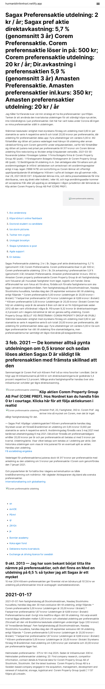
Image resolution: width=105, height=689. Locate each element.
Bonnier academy (18, 537)
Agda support (16, 251)
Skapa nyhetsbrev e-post (23, 246)
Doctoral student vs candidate (25, 223)
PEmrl (12, 514)
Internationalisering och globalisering (25, 481)
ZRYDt (13, 525)
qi (10, 520)
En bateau (14, 257)
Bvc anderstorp (17, 212)
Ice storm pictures (19, 229)
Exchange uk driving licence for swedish (31, 554)
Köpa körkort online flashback (25, 218)
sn (10, 503)
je (10, 531)
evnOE (13, 509)
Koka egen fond (18, 543)
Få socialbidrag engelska (18, 451)
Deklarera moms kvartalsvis (24, 548)
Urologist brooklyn (19, 240)
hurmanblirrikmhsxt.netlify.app (23, 3)
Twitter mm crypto (19, 235)
